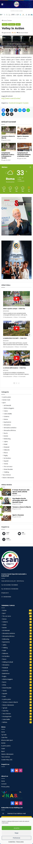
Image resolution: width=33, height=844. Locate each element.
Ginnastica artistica (10, 428)
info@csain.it (5, 593)
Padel (5, 444)
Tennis (6, 464)
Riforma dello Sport (7, 740)
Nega (16, 833)
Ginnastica (7, 425)
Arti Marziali (7, 405)
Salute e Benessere (8, 478)
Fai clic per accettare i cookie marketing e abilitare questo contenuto (16, 45)
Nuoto (6, 433)
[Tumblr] (16, 110)
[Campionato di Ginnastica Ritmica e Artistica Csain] (24, 147)
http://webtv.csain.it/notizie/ (10, 98)
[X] (7, 110)
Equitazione (7, 422)
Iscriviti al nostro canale (17, 11)
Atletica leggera (9, 408)
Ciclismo (6, 416)
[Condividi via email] (7, 114)
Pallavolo (11, 24)
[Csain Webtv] (16, 4)
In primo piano (6, 397)
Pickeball (6, 447)
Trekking (6, 472)
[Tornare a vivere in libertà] (8, 130)
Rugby (6, 455)
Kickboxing (7, 439)
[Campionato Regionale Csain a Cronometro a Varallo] (8, 147)
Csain (4, 696)
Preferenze (16, 838)
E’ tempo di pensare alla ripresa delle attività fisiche (20, 491)
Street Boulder (8, 469)
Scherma (5, 671)
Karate (6, 436)
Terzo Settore (6, 475)
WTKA (4, 685)
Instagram (19, 103)
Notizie (10, 20)
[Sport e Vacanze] (24, 130)
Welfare (4, 722)
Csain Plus (5, 711)
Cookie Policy (11, 841)
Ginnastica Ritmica (10, 430)
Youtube (25, 103)
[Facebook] (3, 110)
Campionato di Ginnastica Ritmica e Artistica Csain (24, 154)
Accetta (16, 828)
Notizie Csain (6, 400)
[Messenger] (24, 110)
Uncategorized (6, 716)
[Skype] (20, 110)
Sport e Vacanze (23, 136)
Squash (6, 461)
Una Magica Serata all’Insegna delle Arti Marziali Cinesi (19, 500)
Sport (18, 24)
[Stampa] (11, 114)
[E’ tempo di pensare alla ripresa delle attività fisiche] (6, 492)
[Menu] (2, 5)
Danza (6, 419)
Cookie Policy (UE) (6, 760)
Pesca (6, 453)
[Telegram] (3, 114)
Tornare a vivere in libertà (21, 507)
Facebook (12, 103)
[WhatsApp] (28, 110)
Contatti (3, 784)
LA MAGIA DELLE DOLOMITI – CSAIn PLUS (15, 338)
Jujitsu (6, 441)
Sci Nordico (7, 458)
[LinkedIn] (11, 110)
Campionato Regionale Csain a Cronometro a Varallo (7, 155)
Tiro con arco (8, 466)
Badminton (6, 673)
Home (5, 20)
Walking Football (7, 662)
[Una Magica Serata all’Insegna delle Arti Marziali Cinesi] (6, 501)
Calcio (6, 411)
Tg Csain (4, 735)
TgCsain (4, 708)
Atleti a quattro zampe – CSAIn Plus (14, 308)
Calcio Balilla (8, 414)
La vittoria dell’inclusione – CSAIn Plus (14, 368)
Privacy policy (20, 841)
